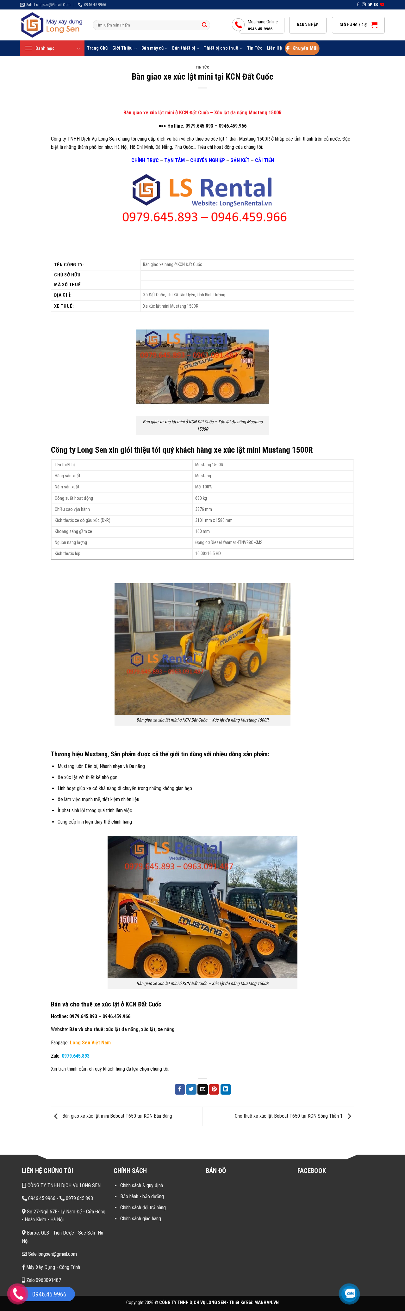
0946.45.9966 (41, 1198)
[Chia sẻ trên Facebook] (180, 1089)
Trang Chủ (97, 48)
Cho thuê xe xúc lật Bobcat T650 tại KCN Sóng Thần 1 (289, 1116)
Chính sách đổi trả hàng (143, 1208)
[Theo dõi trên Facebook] (358, 5)
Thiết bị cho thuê (221, 48)
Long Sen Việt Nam (90, 1043)
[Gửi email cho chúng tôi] (376, 5)
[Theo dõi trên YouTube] (382, 5)
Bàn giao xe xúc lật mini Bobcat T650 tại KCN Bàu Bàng (116, 1116)
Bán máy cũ (152, 48)
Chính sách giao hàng (140, 1219)
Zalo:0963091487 (43, 1280)
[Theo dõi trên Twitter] (370, 5)
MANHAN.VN (266, 1302)
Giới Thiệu (122, 48)
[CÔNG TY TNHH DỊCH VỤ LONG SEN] (51, 25)
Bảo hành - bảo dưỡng (142, 1196)
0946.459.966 (232, 126)
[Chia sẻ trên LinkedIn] (226, 1089)
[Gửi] (204, 25)
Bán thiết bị (183, 48)
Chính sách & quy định (141, 1185)
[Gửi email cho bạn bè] (202, 1089)
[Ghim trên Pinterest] (214, 1089)
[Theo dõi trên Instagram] (364, 5)
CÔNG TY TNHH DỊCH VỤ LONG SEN (63, 1185)
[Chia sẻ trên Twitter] (191, 1089)
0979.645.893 (199, 126)
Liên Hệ (274, 48)
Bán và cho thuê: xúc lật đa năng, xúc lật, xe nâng (122, 1029)
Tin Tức (254, 48)
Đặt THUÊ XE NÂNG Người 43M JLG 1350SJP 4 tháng (86, 1258)
